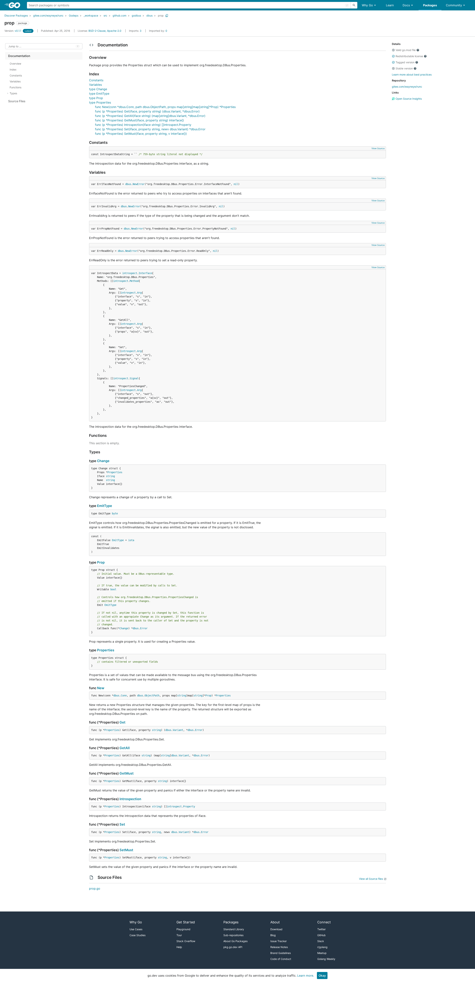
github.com (119, 15)
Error (144, 628)
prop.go (94, 888)
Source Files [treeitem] (16, 101)
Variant (178, 730)
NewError (139, 184)
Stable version (404, 68)
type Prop (96, 98)
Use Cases (136, 929)
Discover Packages (16, 15)
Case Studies (137, 935)
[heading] (15, 5)
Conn (124, 695)
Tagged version (405, 62)
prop (161, 15)
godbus (136, 15)
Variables (95, 84)
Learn (390, 5)
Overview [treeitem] (15, 63)
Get (122, 722)
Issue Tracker (278, 941)
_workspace (91, 15)
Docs (406, 5)
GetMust (126, 773)
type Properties (100, 102)
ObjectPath (152, 695)
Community (454, 5)
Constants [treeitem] (16, 75)
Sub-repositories (233, 935)
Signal (134, 378)
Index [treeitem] (13, 69)
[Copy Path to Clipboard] (166, 15)
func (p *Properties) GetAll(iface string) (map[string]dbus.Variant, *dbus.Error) (150, 116)
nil (236, 184)
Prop (101, 562)
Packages (430, 5)
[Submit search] (354, 5)
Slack (320, 941)
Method (134, 280)
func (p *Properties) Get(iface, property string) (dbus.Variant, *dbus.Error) (147, 111)
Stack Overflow (185, 941)
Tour (179, 935)
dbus (149, 15)
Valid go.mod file (405, 50)
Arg (139, 292)
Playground (183, 929)
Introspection (130, 799)
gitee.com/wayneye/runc (48, 15)
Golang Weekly (326, 958)
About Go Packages (235, 941)
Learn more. (305, 975)
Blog (273, 935)
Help (179, 947)
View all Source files (371, 878)
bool (113, 589)
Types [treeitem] (13, 93)
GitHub (321, 935)
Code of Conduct (280, 958)
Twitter (321, 929)
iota (131, 540)
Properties (114, 472)
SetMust (126, 850)
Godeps (73, 15)
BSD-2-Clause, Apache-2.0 (105, 30)
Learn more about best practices (412, 74)
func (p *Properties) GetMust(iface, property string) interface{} (139, 120)
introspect (129, 273)
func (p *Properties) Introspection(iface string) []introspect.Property (143, 125)
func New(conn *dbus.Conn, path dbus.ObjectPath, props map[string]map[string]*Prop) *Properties (165, 107)
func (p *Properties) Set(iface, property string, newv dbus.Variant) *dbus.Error (150, 129)
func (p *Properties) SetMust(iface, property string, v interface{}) (141, 133)
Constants (96, 80)
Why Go (367, 5)
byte (115, 513)
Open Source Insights (408, 98)
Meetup (322, 953)
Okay (322, 975)
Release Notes (279, 947)
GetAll (124, 748)
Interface (145, 273)
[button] (393, 50)
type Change (98, 89)
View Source (378, 148)
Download (276, 929)
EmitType (104, 506)
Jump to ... (14, 46)
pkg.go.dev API (232, 947)
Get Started (185, 922)
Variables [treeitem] (15, 81)
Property (189, 806)
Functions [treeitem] (15, 87)
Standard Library (233, 929)
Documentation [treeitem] (19, 56)
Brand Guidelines (280, 953)
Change (103, 461)
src (105, 15)
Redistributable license (409, 56)
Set (122, 824)
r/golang (322, 947)
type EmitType (99, 93)
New (100, 688)
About (275, 922)
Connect (324, 922)
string (110, 476)
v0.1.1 (13, 30)
